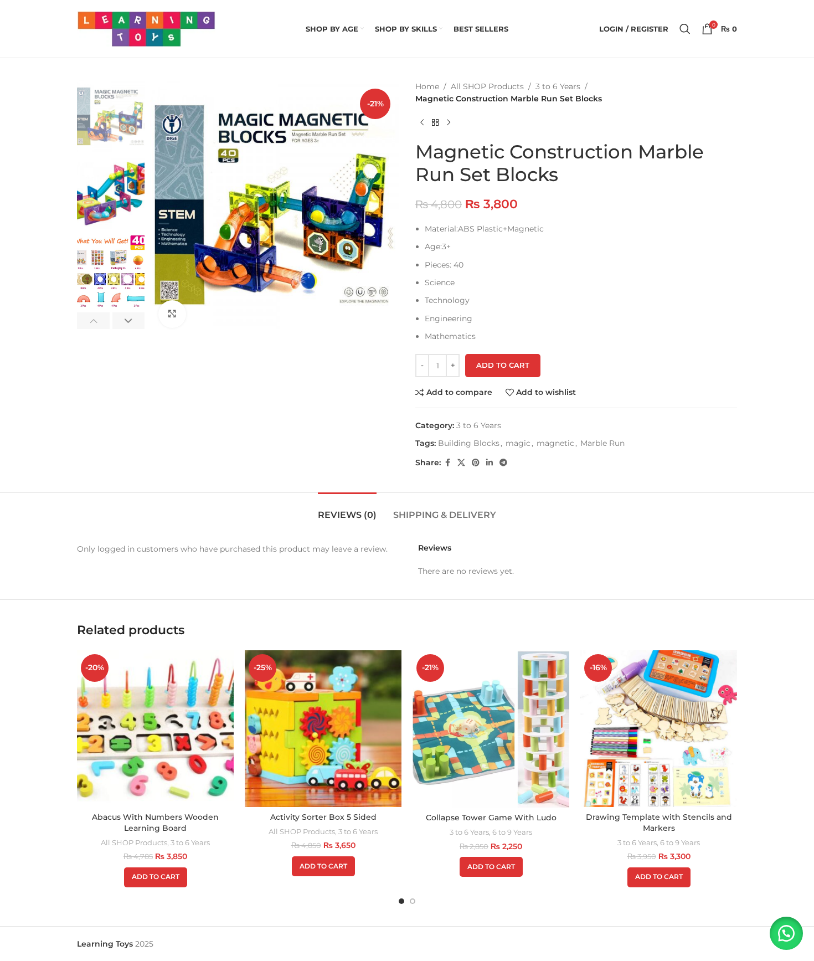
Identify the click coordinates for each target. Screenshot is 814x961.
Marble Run (602, 443)
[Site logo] (146, 28)
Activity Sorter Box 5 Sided (323, 817)
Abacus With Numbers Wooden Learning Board (155, 822)
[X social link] (461, 462)
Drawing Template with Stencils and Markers (659, 822)
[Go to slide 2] (412, 901)
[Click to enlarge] (172, 314)
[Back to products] (435, 123)
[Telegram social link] (503, 462)
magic (518, 443)
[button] (93, 320)
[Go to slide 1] (401, 901)
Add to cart (502, 365)
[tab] (347, 509)
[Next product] (448, 123)
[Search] (685, 29)
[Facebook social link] (447, 462)
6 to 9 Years (512, 832)
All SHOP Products (487, 86)
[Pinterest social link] (475, 462)
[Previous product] (422, 123)
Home (427, 86)
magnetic (555, 443)
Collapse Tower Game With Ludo (491, 818)
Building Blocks (468, 443)
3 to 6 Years (557, 86)
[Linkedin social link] (489, 462)
